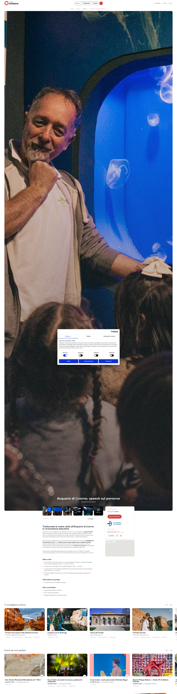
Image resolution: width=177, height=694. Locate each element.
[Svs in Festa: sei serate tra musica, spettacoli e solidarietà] (67, 665)
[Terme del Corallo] (110, 619)
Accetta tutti (108, 361)
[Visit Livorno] (14, 3)
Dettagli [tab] (88, 336)
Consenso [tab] (67, 336)
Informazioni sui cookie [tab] (109, 336)
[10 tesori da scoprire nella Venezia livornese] (24, 619)
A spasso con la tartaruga (57, 633)
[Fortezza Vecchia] (152, 619)
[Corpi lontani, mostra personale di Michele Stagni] (110, 665)
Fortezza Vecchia (139, 633)
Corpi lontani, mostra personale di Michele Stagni (109, 680)
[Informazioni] (42, 676)
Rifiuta (68, 361)
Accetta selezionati (88, 361)
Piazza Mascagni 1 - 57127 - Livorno (117, 532)
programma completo (23, 682)
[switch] (81, 355)
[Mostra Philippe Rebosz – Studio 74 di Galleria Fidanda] (152, 665)
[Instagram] (120, 536)
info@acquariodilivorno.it (115, 531)
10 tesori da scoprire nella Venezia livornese (21, 633)
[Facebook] (117, 536)
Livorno (77, 8)
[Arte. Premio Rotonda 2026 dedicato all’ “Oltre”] (24, 665)
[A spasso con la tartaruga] (67, 619)
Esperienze (85, 8)
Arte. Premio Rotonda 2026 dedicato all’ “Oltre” (23, 680)
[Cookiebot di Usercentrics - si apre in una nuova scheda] (112, 332)
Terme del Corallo (97, 633)
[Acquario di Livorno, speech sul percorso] (47, 510)
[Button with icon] (101, 3)
